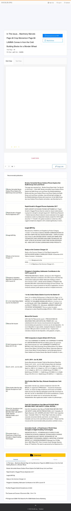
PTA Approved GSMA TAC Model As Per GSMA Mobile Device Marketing (26, 498)
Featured (15, 459)
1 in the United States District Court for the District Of (42, 295)
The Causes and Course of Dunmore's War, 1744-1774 (21, 493)
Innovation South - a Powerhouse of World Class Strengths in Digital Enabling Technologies (41, 429)
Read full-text (50, 40)
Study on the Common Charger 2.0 (36, 249)
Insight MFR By (30, 228)
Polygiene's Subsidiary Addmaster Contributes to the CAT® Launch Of (42, 272)
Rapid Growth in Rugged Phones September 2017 (41, 206)
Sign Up (51, 2)
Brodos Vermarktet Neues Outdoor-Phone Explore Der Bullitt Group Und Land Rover (43, 184)
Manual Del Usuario (31, 316)
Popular (55, 459)
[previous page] (5, 166)
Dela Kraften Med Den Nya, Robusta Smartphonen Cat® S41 (43, 382)
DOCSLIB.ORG (6, 2)
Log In (59, 2)
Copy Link (60, 167)
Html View (9, 61)
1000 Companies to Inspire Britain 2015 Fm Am (40, 338)
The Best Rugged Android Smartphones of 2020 (19, 488)
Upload (67, 2)
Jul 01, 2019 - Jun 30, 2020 (33, 359)
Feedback (41, 509)
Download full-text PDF (52, 36)
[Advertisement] (35, 18)
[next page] (14, 166)
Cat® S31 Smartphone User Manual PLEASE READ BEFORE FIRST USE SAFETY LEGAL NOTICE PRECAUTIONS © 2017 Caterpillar (42, 405)
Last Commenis (35, 459)
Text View (19, 61)
